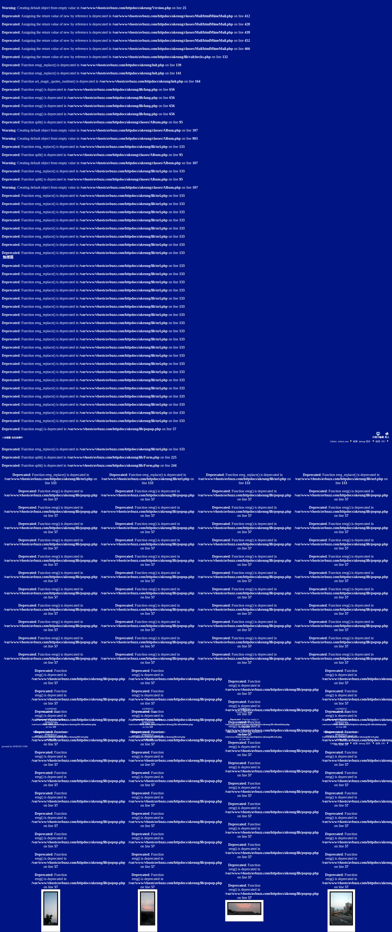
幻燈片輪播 (378, 437)
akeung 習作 (365, 441)
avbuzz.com (343, 441)
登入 (387, 437)
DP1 (383, 441)
